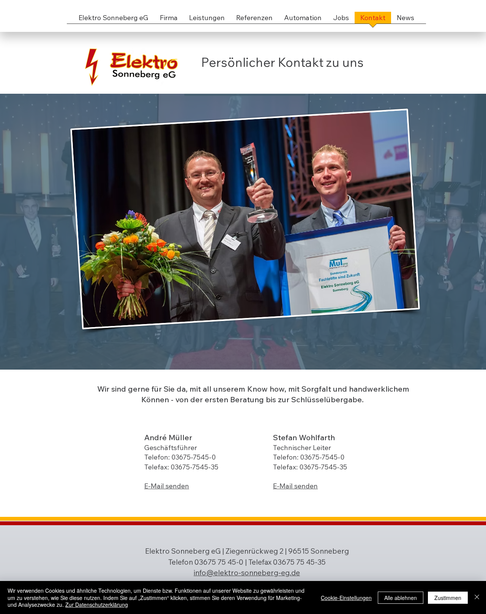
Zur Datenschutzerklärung (96, 604)
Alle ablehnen (400, 597)
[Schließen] (476, 597)
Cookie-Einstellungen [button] (346, 597)
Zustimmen (447, 597)
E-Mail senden (166, 486)
